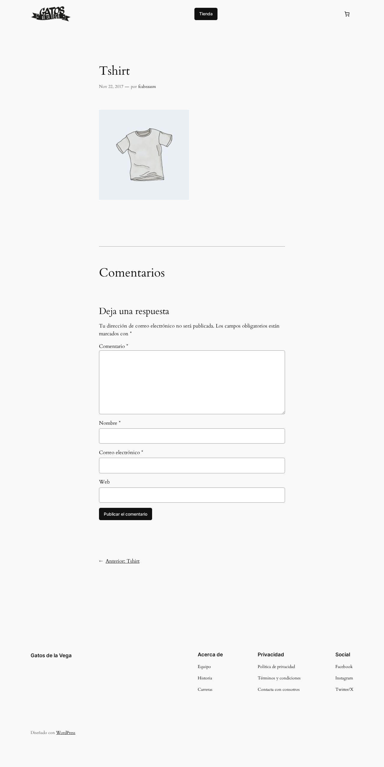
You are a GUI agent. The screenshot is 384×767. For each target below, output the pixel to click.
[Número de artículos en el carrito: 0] (347, 13)
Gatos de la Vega (51, 655)
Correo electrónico (121, 452)
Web (104, 481)
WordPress (65, 733)
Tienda (206, 13)
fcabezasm (147, 86)
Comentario (113, 346)
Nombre (110, 423)
